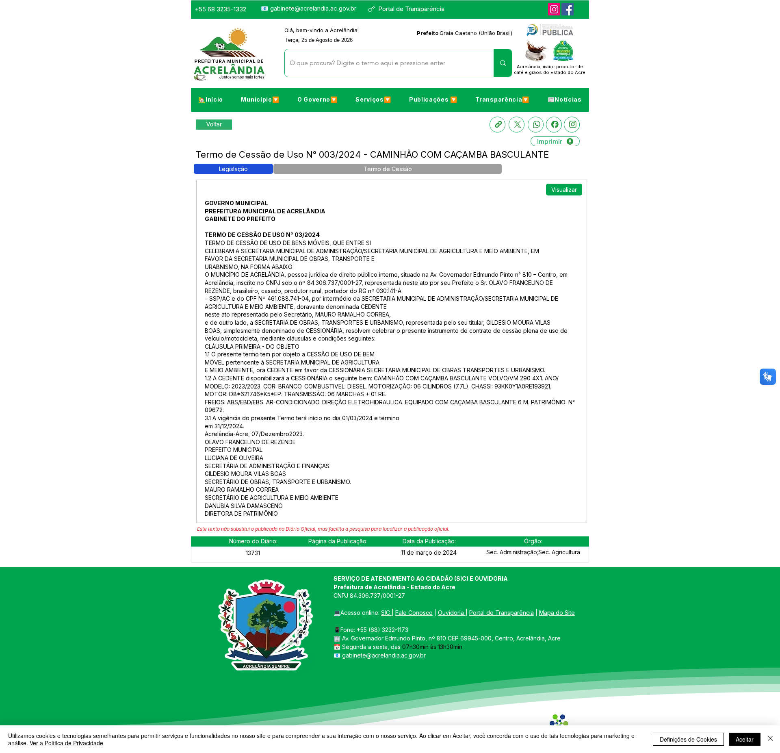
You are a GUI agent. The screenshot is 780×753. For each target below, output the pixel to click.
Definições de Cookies (688, 739)
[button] (260, 99)
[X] (516, 124)
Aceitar (745, 739)
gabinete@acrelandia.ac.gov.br (313, 8)
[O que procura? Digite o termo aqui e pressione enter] (503, 63)
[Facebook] (567, 9)
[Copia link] (497, 124)
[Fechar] (770, 739)
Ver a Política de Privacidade (66, 743)
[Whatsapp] (536, 124)
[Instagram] (554, 9)
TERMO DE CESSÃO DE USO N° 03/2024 (262, 234)
